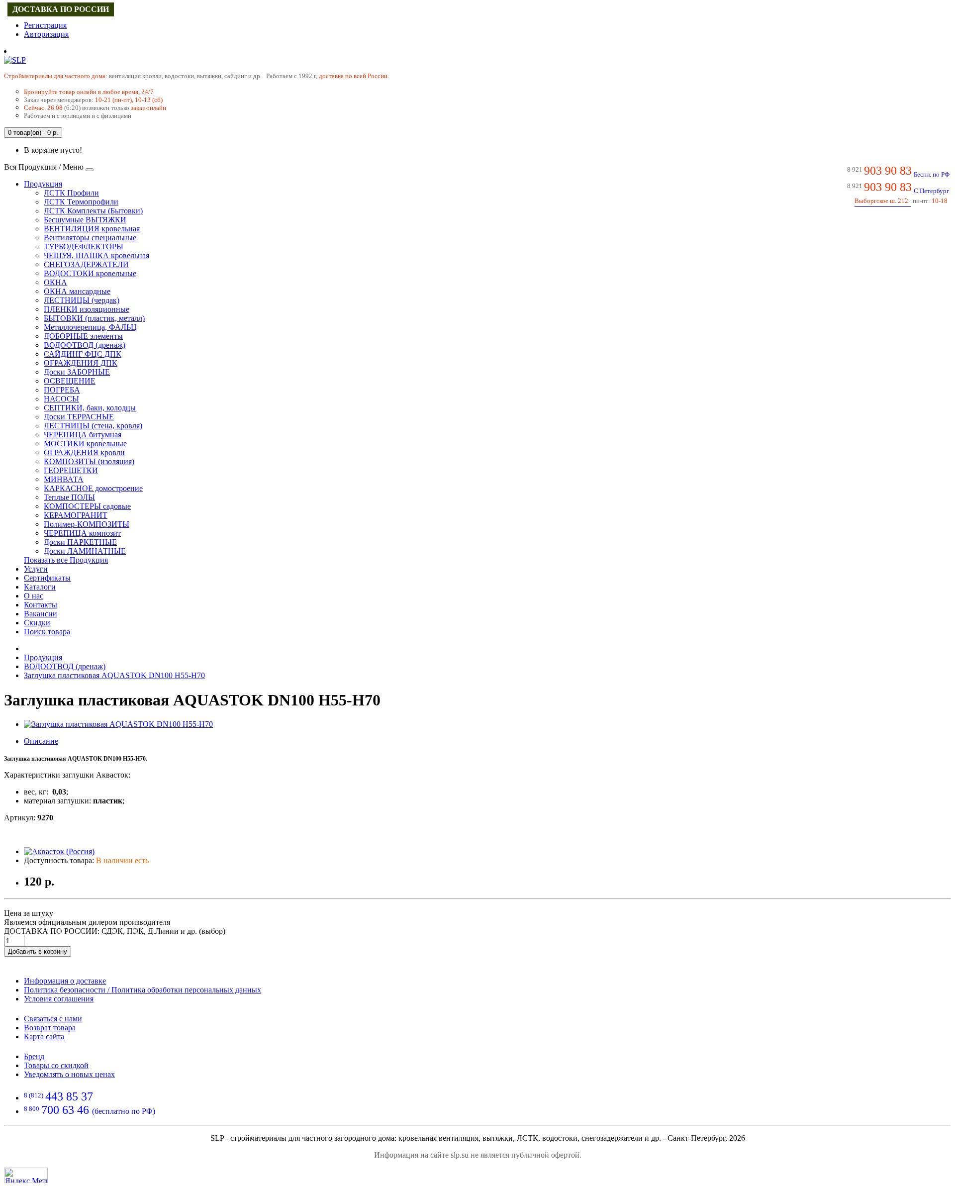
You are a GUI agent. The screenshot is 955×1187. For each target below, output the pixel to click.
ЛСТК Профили (71, 193)
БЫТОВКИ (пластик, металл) (94, 318)
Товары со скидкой (56, 1065)
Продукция (43, 184)
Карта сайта (44, 1036)
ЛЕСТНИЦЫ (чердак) (81, 300)
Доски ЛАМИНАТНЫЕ (85, 551)
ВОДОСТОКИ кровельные (90, 273)
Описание (41, 741)
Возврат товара (50, 1027)
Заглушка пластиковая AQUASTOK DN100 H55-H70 (114, 675)
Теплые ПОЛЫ (69, 497)
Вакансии (40, 613)
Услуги (36, 569)
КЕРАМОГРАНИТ (75, 515)
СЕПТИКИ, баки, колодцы (90, 407)
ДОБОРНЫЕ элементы (83, 336)
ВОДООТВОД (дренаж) (84, 345)
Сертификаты (47, 578)
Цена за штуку (28, 913)
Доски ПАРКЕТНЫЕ (80, 542)
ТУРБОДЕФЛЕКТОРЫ (83, 246)
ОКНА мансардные (77, 291)
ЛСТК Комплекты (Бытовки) (93, 210)
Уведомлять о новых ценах (69, 1074)
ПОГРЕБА (62, 390)
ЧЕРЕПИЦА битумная (82, 434)
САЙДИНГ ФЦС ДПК (82, 354)
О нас (33, 596)
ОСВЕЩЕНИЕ (70, 381)
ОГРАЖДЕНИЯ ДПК (80, 363)
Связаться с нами (53, 1018)
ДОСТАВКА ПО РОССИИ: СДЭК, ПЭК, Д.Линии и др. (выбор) (114, 931)
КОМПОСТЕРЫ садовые (87, 506)
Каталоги (40, 587)
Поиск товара (47, 631)
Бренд (34, 1056)
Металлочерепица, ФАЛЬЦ (90, 327)
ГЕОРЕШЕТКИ (71, 470)
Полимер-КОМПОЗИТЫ (86, 524)
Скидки (37, 622)
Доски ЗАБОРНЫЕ (77, 372)
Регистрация (45, 25)
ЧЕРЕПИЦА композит (82, 533)
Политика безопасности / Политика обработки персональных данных (142, 990)
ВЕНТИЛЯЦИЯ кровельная (92, 228)
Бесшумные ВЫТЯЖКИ (85, 219)
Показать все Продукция (66, 560)
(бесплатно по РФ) (89, 1111)
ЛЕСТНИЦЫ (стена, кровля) (93, 425)
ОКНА (55, 282)
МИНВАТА (64, 479)
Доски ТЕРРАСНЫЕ (79, 416)
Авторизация (46, 34)
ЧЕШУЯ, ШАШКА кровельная (96, 255)
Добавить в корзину (37, 951)
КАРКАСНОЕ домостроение (93, 488)
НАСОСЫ (61, 399)
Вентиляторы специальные (90, 237)
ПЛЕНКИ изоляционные (86, 309)
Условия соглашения (59, 998)
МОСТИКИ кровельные (85, 443)
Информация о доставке (65, 981)
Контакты (40, 604)
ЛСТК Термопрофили (81, 202)
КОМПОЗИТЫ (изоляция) (89, 461)
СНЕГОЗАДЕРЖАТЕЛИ (86, 264)
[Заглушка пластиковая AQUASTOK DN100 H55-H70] (118, 724)
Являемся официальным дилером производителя (87, 922)
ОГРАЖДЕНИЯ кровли (84, 452)
